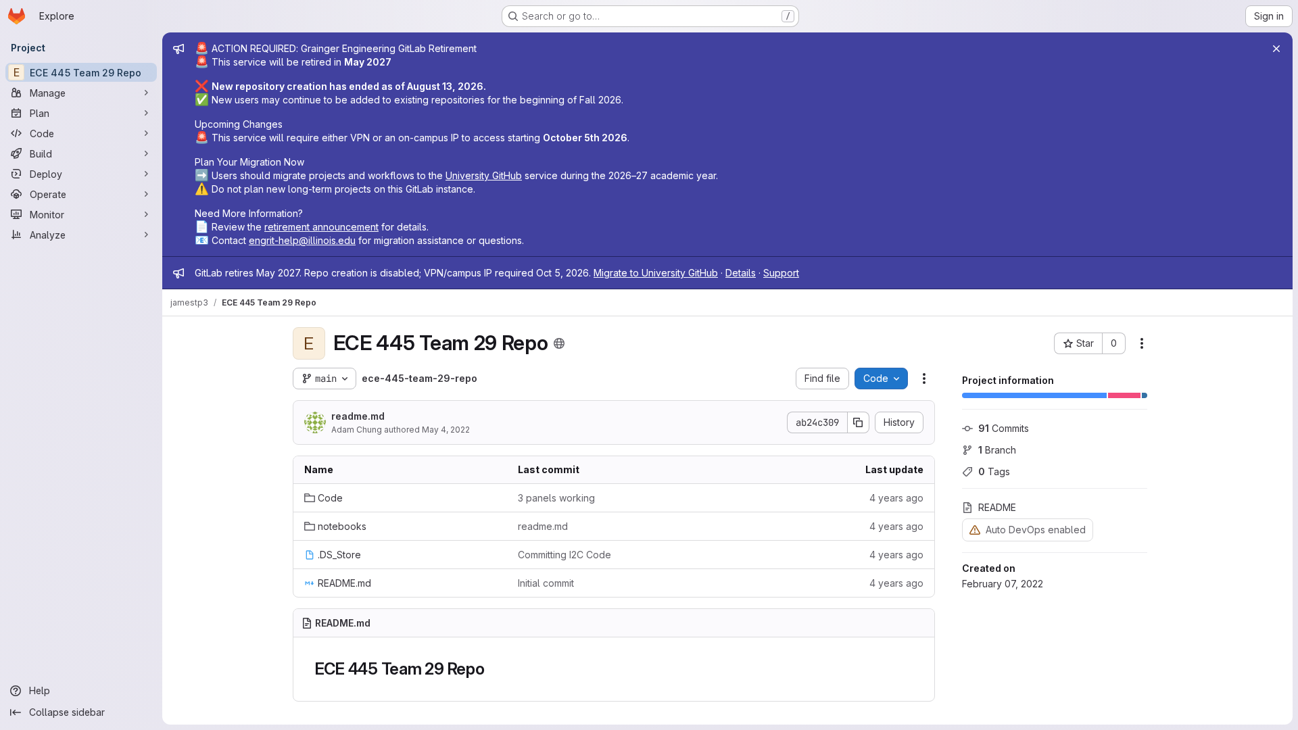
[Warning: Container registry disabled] (974, 529)
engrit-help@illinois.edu (302, 240)
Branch (997, 450)
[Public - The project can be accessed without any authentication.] (559, 343)
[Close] (1276, 49)
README (997, 507)
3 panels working (556, 498)
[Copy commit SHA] (858, 422)
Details (740, 272)
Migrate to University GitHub (656, 272)
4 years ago (896, 498)
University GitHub (484, 175)
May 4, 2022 (446, 429)
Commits (1003, 428)
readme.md (358, 416)
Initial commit (546, 583)
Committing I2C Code (564, 554)
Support (781, 272)
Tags (994, 471)
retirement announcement (321, 227)
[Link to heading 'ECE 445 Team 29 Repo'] (493, 669)
